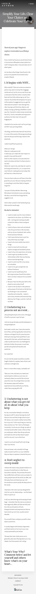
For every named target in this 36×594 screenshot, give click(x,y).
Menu (32, 3)
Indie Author (8, 4)
